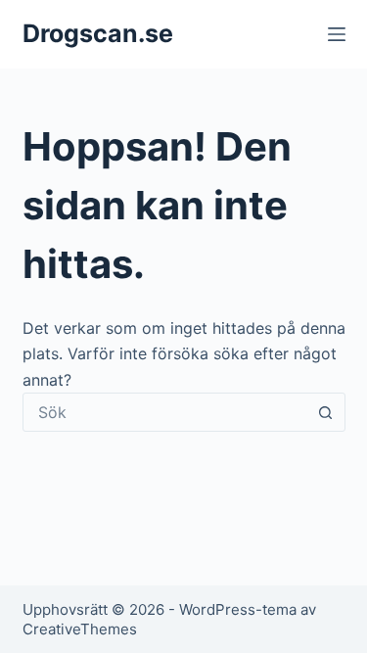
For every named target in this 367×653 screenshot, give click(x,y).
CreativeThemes (80, 629)
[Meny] (336, 34)
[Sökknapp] (325, 412)
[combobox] (165, 412)
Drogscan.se (98, 33)
